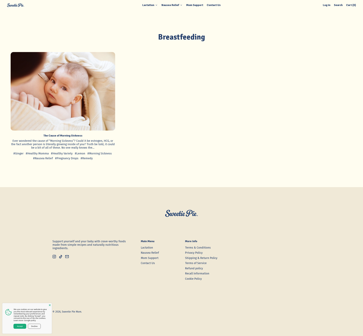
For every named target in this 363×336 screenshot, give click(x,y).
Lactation (147, 247)
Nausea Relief (150, 252)
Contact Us (214, 5)
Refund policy (194, 268)
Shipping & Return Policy (201, 258)
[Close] (49, 305)
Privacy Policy (194, 252)
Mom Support (194, 5)
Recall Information (197, 273)
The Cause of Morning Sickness (62, 135)
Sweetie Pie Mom (71, 311)
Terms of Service (196, 263)
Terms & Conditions (198, 247)
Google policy (30, 320)
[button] (338, 5)
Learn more (18, 320)
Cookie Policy (193, 278)
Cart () (351, 5)
